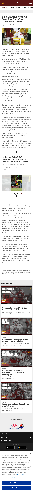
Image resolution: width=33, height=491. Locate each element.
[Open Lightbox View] (16, 186)
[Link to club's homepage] (3, 2)
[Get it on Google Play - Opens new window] (22, 448)
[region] (16, 471)
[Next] (21, 193)
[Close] (31, 453)
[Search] (27, 3)
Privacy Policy (21, 474)
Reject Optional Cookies (16, 482)
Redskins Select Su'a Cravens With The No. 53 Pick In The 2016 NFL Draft (15, 159)
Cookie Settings (16, 477)
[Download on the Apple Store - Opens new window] (10, 447)
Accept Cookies (16, 487)
